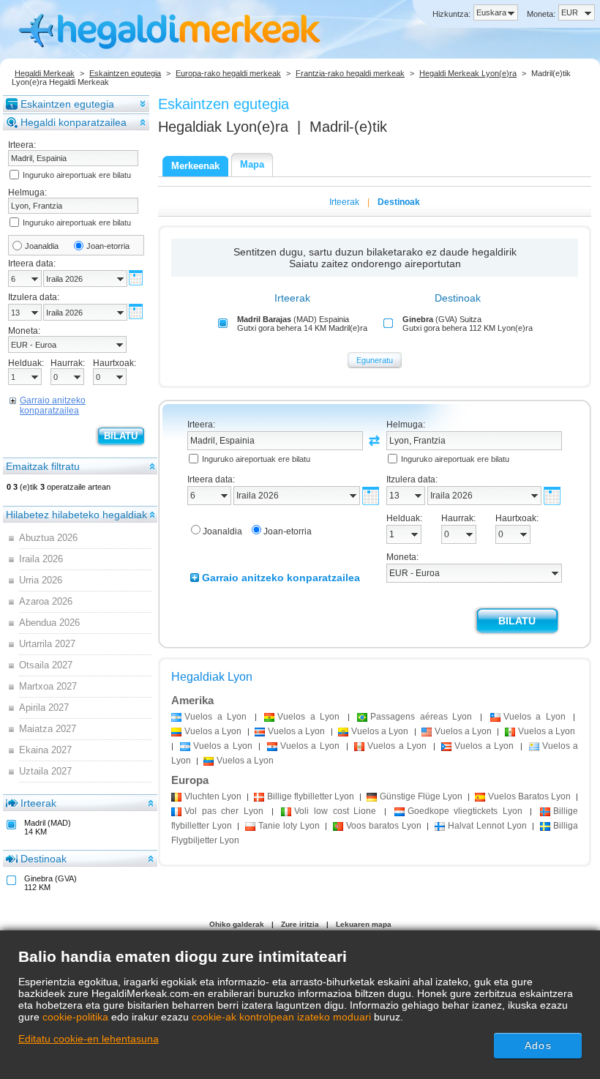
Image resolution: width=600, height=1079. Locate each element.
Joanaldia (42, 246)
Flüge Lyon (421, 796)
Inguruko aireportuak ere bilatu (77, 175)
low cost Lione (335, 811)
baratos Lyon (383, 826)
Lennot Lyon (487, 826)
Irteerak (38, 803)
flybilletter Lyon (310, 796)
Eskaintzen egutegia (125, 73)
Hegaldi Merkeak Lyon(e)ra (468, 73)
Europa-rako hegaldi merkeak (228, 73)
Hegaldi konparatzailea (73, 122)
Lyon (212, 796)
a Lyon (215, 717)
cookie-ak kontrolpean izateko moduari (281, 1017)
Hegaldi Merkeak (45, 73)
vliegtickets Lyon (465, 811)
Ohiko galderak (236, 924)
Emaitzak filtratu (43, 466)
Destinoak (43, 859)
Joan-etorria (108, 246)
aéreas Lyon (421, 717)
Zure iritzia (300, 924)
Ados (538, 1045)
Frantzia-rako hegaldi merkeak (350, 73)
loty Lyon (288, 826)
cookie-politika (75, 1017)
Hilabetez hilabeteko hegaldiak (76, 514)
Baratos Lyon (529, 796)
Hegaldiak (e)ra (223, 127)
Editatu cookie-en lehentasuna (88, 1039)
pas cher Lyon (223, 811)
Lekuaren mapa (363, 924)
